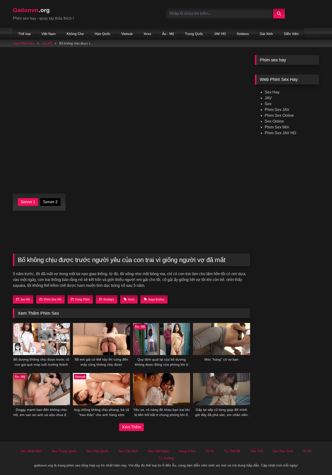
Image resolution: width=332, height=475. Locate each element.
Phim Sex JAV (277, 110)
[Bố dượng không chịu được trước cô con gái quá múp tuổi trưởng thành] (41, 339)
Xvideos (243, 34)
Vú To (209, 451)
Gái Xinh (266, 34)
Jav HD (47, 43)
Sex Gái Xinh (128, 451)
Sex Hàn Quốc (97, 451)
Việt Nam (49, 34)
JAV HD (220, 34)
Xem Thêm (131, 427)
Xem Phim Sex (23, 43)
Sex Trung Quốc (64, 451)
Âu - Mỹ (168, 34)
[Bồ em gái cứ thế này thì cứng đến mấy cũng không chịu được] (101, 339)
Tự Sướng (166, 458)
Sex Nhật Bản (31, 451)
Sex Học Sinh (283, 451)
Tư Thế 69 (232, 451)
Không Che (75, 34)
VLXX (307, 451)
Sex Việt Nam (158, 451)
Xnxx (147, 34)
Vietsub (127, 34)
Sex (268, 104)
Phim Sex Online (279, 115)
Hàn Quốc (102, 34)
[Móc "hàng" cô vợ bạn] (221, 339)
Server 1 (28, 202)
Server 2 (50, 202)
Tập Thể (256, 451)
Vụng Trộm (187, 451)
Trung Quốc (194, 34)
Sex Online (274, 121)
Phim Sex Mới (277, 127)
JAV (268, 98)
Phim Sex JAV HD (280, 133)
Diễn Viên (291, 34)
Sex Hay (272, 92)
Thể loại (24, 34)
